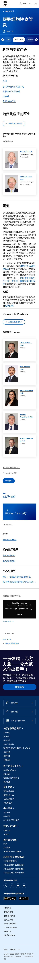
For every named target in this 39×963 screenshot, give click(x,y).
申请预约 (8, 481)
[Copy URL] (31, 609)
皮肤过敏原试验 (9, 561)
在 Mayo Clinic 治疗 (10, 473)
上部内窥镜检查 (9, 555)
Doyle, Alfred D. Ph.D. (26, 344)
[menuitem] (19, 39)
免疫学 (14, 281)
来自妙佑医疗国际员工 (11, 467)
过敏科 (6, 96)
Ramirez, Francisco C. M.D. (26, 415)
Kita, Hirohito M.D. (25, 367)
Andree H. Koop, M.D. (26, 178)
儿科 (5, 81)
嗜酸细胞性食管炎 (9, 539)
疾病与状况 (9, 11)
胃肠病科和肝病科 (11, 91)
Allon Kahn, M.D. (26, 152)
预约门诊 (9, 31)
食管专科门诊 (9, 101)
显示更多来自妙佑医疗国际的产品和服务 (18, 582)
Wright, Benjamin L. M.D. (26, 439)
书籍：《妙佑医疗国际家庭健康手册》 (17, 577)
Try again (19, 614)
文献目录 (9, 305)
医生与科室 (19, 39)
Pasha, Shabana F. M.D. (26, 391)
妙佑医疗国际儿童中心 (13, 86)
